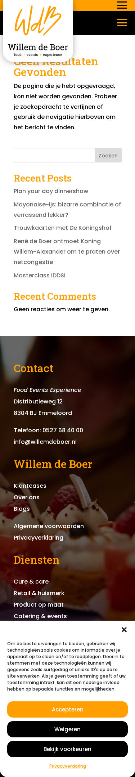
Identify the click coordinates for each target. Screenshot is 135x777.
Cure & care (31, 581)
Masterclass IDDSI (40, 275)
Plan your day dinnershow (51, 191)
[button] (124, 629)
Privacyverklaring (67, 766)
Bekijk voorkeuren (67, 749)
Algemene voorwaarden (49, 526)
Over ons (27, 497)
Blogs (22, 509)
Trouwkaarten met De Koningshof (63, 228)
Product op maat (39, 604)
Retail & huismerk (39, 593)
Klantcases (30, 486)
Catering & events (40, 616)
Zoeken (108, 155)
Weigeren (67, 729)
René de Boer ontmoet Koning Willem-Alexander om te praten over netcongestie (67, 251)
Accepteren (68, 709)
